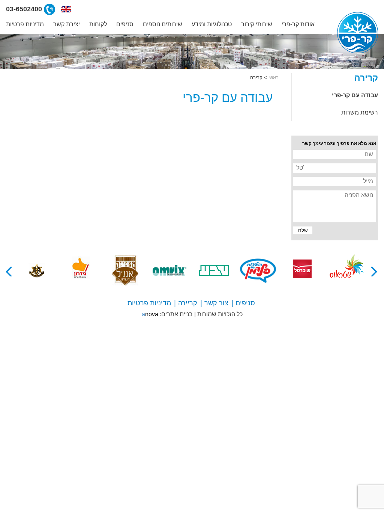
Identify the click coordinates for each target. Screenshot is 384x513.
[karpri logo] (357, 32)
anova (150, 314)
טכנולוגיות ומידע (212, 24)
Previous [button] (374, 271)
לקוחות (98, 24)
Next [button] (9, 271)
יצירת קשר (66, 24)
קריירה (187, 303)
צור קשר (216, 303)
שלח (301, 230)
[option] (346, 270)
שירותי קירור (256, 24)
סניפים (125, 24)
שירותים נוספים (162, 24)
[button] (66, 9)
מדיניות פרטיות (25, 24)
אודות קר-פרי (298, 24)
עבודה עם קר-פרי (355, 95)
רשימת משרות (359, 112)
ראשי (273, 77)
